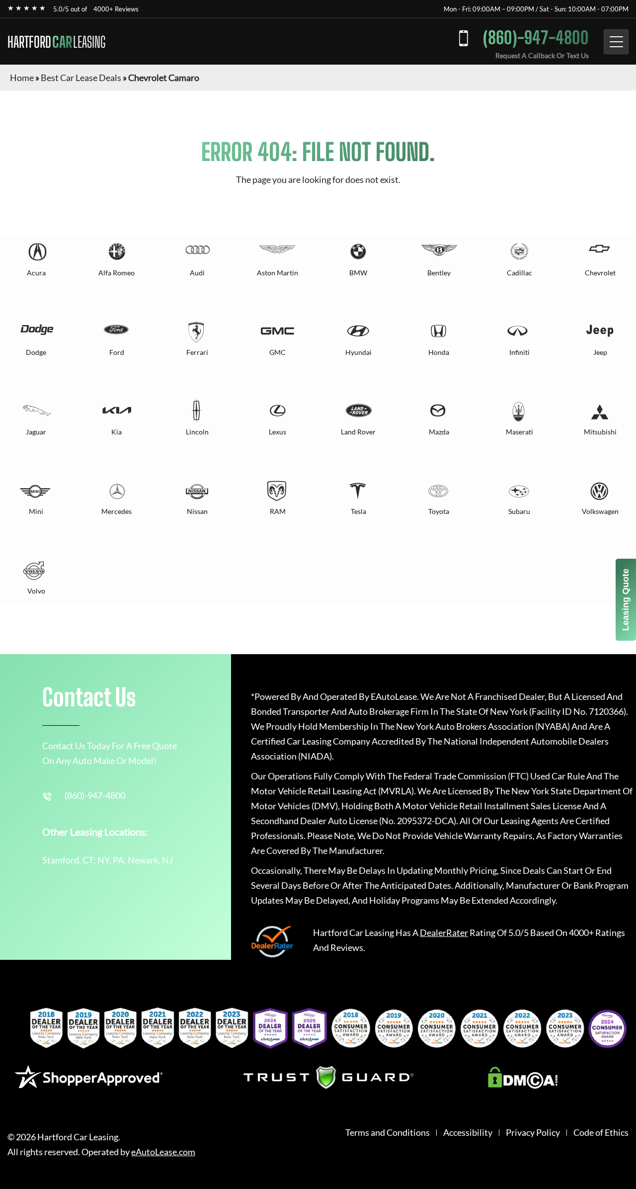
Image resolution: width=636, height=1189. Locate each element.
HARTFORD (56, 42)
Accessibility (467, 1132)
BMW (358, 272)
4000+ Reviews (116, 9)
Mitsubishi (600, 431)
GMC (277, 352)
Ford (116, 352)
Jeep (600, 352)
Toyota (438, 511)
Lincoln (197, 431)
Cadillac (519, 272)
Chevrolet (600, 272)
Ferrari (197, 352)
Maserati (519, 431)
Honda (438, 352)
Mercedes (116, 511)
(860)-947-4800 (536, 37)
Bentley (439, 272)
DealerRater (444, 932)
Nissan (197, 511)
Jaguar (36, 431)
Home (22, 77)
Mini (36, 511)
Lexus (277, 431)
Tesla (358, 511)
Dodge (36, 352)
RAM (278, 511)
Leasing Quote (626, 600)
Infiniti (519, 352)
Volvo (36, 591)
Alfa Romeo (116, 272)
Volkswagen (600, 511)
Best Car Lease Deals (81, 77)
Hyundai (358, 352)
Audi (197, 272)
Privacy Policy (533, 1132)
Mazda (439, 431)
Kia (116, 431)
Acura (36, 272)
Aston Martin (277, 272)
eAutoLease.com (163, 1152)
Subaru (519, 511)
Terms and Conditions (387, 1132)
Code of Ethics (601, 1132)
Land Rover (358, 431)
